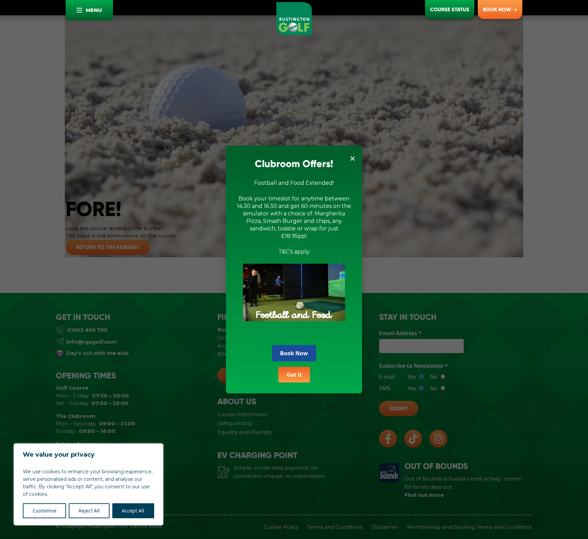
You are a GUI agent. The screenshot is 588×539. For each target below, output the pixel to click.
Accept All (133, 510)
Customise (44, 510)
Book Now (294, 353)
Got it (294, 374)
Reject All (89, 510)
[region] (88, 484)
